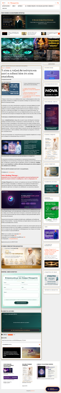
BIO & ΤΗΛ (4, 8)
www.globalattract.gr (13, 238)
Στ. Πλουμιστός (13, 3)
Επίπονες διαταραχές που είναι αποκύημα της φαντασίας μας (30, 93)
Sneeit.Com (33, 390)
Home (2, 67)
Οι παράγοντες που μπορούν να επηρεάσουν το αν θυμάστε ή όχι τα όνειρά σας (31, 354)
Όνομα (5, 282)
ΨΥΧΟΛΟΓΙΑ (8, 67)
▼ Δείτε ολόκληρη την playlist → (52, 192)
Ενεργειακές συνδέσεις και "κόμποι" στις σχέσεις (51, 34)
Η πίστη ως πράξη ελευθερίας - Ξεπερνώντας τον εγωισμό (13, 34)
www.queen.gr (11, 172)
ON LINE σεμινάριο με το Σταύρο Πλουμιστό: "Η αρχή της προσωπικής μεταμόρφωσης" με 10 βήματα (39, 56)
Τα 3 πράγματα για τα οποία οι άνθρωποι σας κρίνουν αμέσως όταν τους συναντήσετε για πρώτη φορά (11, 353)
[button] (51, 115)
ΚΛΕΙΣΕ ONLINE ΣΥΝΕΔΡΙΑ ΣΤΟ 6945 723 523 (21, 266)
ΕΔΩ (36, 178)
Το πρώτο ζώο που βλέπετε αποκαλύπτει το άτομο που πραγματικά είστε (31, 89)
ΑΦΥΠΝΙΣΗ (14, 32)
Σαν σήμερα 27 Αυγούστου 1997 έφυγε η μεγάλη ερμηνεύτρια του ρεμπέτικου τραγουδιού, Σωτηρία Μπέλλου (52, 55)
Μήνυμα (5, 292)
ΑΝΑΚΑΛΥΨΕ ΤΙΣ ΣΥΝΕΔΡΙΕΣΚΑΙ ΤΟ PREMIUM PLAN (51, 128)
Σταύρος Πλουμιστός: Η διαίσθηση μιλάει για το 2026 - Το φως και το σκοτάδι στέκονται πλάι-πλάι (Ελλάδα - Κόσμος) (51, 252)
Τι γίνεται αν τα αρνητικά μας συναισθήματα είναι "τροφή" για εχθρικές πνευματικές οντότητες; (33, 33)
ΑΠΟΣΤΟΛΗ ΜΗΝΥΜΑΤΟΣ (21, 302)
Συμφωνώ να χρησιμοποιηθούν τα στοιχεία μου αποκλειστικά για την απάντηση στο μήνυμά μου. (21, 299)
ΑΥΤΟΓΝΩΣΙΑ (10, 32)
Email (5, 287)
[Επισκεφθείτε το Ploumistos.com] (13, 22)
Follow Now (52, 78)
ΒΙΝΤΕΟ (17, 32)
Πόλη (23, 287)
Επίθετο (23, 282)
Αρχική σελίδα (24, 385)
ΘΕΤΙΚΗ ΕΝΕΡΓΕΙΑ (54, 32)
